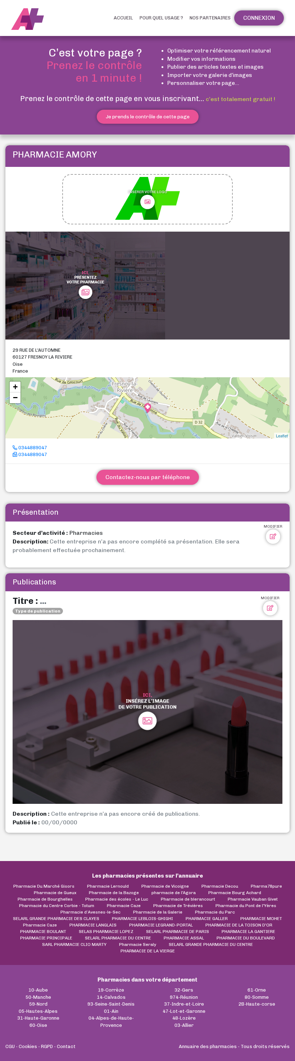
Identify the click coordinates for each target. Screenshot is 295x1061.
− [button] (15, 397)
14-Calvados (111, 997)
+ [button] (15, 386)
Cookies (28, 1046)
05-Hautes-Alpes (38, 1011)
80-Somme (257, 997)
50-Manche (38, 997)
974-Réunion (184, 997)
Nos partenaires (210, 18)
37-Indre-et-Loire (184, 1004)
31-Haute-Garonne (38, 1018)
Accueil (123, 18)
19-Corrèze (111, 990)
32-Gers (183, 990)
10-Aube (38, 990)
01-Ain (111, 1011)
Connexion (259, 17)
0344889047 (32, 447)
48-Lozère (184, 1018)
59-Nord (38, 1004)
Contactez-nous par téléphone (147, 477)
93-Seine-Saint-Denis (111, 1004)
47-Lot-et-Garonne (184, 1011)
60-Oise (38, 1025)
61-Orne (257, 990)
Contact (66, 1046)
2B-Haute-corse (257, 1004)
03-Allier (184, 1025)
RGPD (47, 1046)
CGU (10, 1046)
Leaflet (282, 435)
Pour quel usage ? (161, 18)
